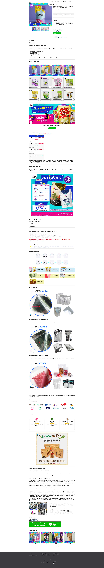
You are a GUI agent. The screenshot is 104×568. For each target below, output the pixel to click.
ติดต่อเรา (71, 1)
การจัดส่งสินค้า (54, 558)
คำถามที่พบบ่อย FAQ (55, 561)
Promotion (64, 1)
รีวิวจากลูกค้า (57, 1)
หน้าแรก (50, 1)
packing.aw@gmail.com (58, 30)
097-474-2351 (61, 29)
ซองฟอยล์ (57, 36)
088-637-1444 (57, 29)
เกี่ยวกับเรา (54, 562)
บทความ (68, 1)
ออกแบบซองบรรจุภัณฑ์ (55, 556)
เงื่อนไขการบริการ (55, 559)
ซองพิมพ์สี (54, 555)
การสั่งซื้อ (54, 557)
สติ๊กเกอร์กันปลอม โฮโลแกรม (56, 554)
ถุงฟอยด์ (66, 37)
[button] (74, 424)
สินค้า (53, 1)
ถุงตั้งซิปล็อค (63, 37)
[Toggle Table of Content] (33, 42)
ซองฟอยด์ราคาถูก (57, 37)
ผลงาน (61, 1)
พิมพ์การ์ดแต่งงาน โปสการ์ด (56, 553)
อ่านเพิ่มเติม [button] (67, 428)
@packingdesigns (58, 31)
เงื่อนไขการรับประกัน (55, 560)
